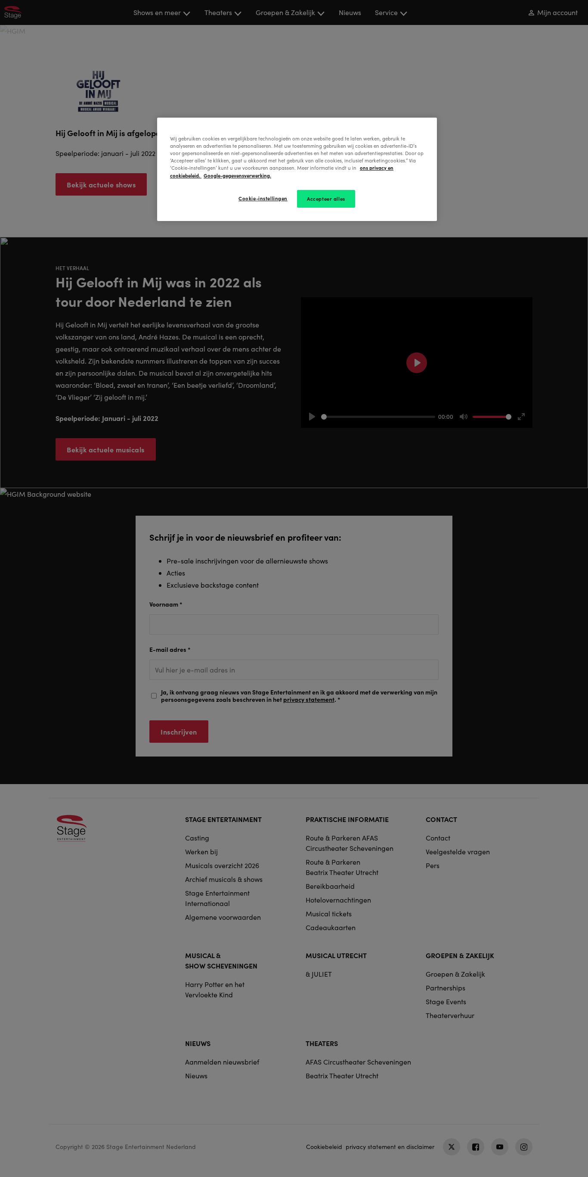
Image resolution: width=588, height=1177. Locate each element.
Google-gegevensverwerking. (237, 175)
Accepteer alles (326, 198)
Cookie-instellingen (263, 198)
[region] (297, 169)
